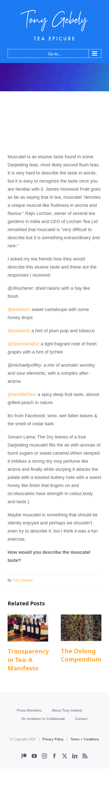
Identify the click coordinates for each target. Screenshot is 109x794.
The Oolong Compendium (81, 628)
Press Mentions (29, 710)
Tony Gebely (23, 580)
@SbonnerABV (23, 343)
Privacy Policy (53, 739)
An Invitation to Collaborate (43, 719)
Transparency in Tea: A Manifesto (28, 628)
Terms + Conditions (84, 739)
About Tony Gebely (67, 710)
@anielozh (18, 309)
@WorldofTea (21, 394)
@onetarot (18, 330)
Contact (81, 719)
